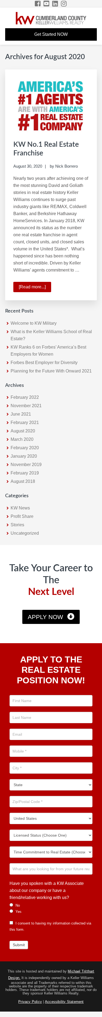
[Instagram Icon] (64, 3)
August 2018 (23, 481)
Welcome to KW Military (34, 323)
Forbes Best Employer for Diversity (44, 362)
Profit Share (22, 516)
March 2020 (22, 439)
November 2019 (26, 464)
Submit (19, 945)
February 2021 (25, 422)
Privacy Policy (30, 1002)
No (17, 905)
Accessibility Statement (64, 1002)
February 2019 (25, 473)
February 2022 (25, 397)
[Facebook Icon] (38, 3)
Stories (17, 524)
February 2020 (25, 447)
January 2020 (24, 456)
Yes (17, 912)
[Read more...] (35, 288)
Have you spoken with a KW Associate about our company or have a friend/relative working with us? (47, 890)
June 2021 (21, 414)
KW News (20, 508)
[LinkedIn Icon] (55, 3)
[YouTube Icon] (47, 3)
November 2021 (26, 405)
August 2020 (23, 431)
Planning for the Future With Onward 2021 (51, 371)
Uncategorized (25, 533)
